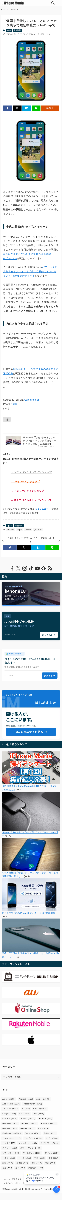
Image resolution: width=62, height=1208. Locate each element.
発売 (7, 1168)
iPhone (28, 530)
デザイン (52, 1153)
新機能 (22, 1163)
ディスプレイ (32, 1153)
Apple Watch (33, 1104)
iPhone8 (45, 1119)
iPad (38, 1114)
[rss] (50, 568)
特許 (50, 1163)
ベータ (25, 1158)
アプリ (52, 1138)
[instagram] (24, 568)
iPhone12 (10, 1123)
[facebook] (12, 568)
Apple (9, 30)
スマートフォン (30, 1148)
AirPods (8, 1099)
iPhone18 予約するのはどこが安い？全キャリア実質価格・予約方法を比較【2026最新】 (39, 440)
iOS (24, 1114)
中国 (39, 1158)
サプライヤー (49, 1143)
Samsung (32, 1133)
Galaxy (39, 1109)
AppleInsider (31, 399)
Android (26, 1099)
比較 (36, 1163)
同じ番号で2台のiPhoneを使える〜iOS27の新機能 (28, 913)
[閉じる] (57, 1174)
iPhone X (27, 1128)
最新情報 (17, 30)
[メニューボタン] (59, 3)
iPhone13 (29, 1123)
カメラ (8, 1143)
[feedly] (43, 568)
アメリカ (38, 530)
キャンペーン (28, 1143)
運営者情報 (17, 1179)
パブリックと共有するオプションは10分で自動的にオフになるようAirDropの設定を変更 (30, 271)
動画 (7, 1163)
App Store (10, 1109)
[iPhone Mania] (12, 3)
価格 (54, 1158)
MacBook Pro (11, 1133)
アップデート (33, 1138)
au (26, 1109)
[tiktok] (31, 568)
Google (9, 1114)
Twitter (50, 1133)
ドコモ (8, 1158)
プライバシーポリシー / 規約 (15, 1183)
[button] (7, 108)
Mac (43, 1128)
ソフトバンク (11, 1153)
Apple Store (11, 1104)
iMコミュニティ (43, 509)
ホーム (7, 1179)
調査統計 (35, 1168)
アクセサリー (11, 1138)
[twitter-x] (18, 568)
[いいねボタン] (7, 419)
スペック (9, 1148)
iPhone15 (9, 1128)
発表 (20, 1168)
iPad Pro (9, 1119)
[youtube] (37, 568)
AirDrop (10, 530)
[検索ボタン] (53, 3)
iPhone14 (48, 1123)
